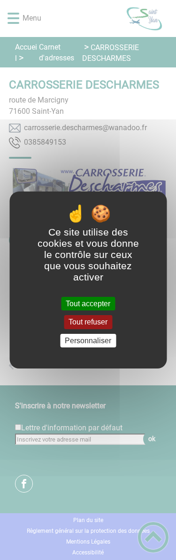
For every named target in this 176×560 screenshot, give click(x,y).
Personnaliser (88, 341)
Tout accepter (88, 304)
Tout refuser (88, 322)
